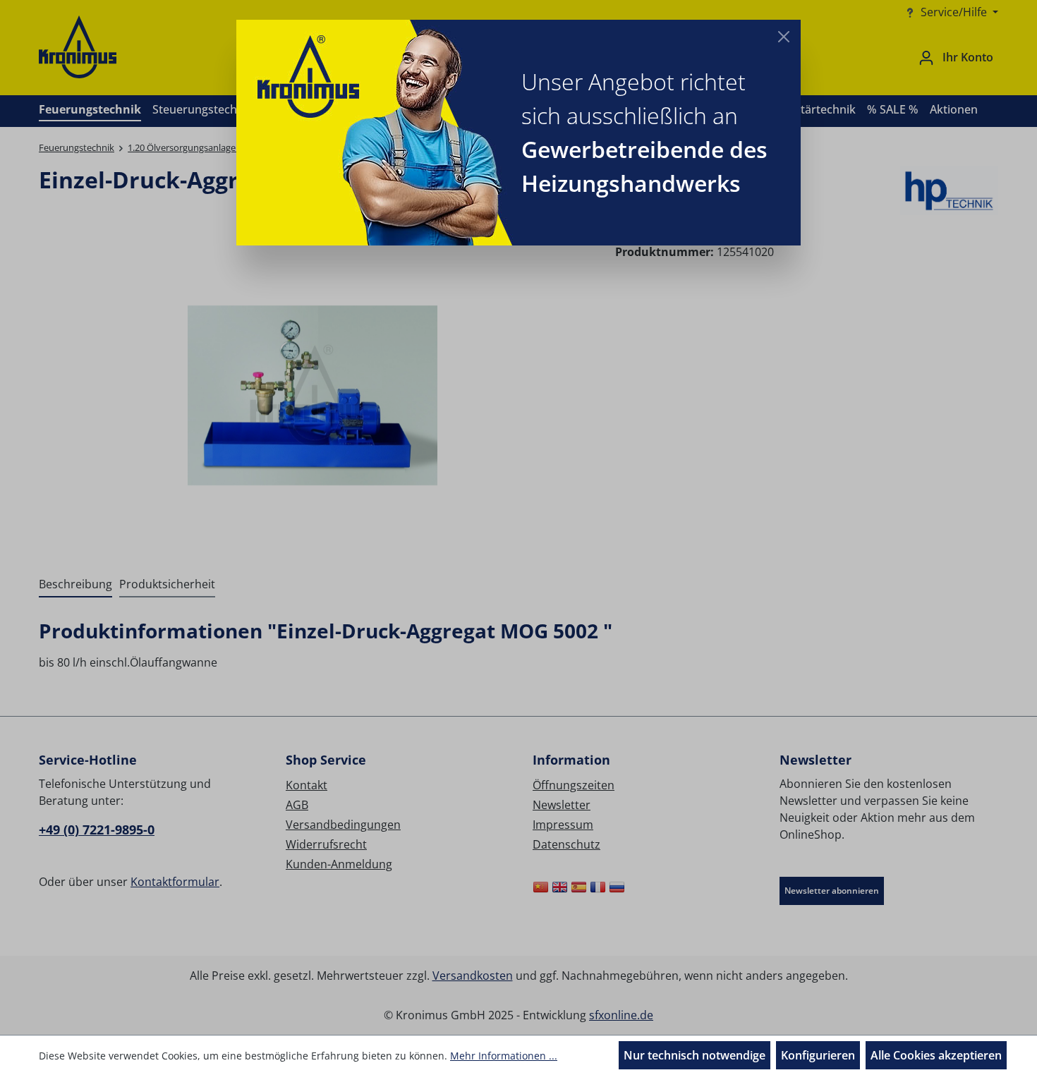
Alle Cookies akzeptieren (936, 1055)
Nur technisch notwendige (694, 1055)
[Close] (783, 36)
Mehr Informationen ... (503, 1055)
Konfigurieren (818, 1055)
